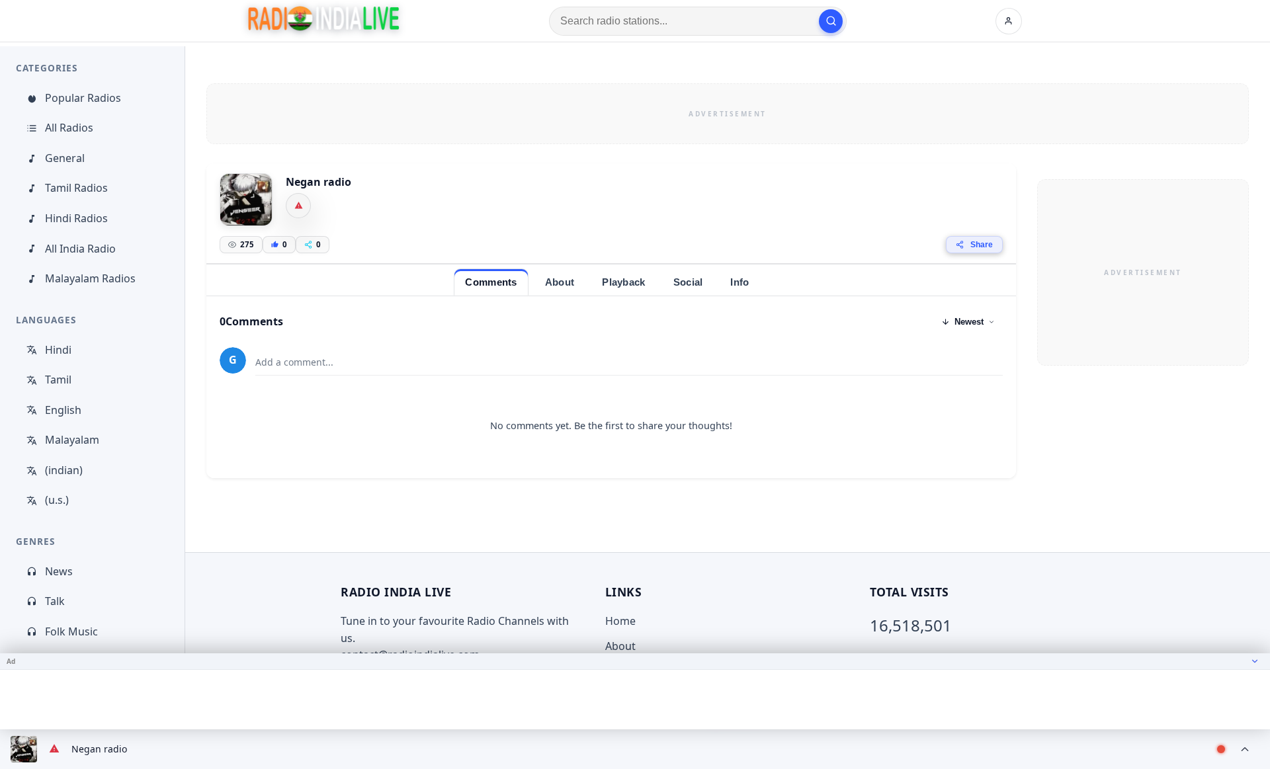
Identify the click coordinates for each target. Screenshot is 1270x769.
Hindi (58, 350)
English (63, 410)
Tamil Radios (76, 188)
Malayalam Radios (90, 278)
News (59, 571)
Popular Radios (83, 98)
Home (620, 621)
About (620, 646)
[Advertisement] (727, 113)
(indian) (64, 470)
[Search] (831, 21)
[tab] (491, 282)
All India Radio (80, 248)
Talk (55, 601)
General (65, 158)
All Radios (69, 127)
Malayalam (72, 439)
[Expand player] (1244, 749)
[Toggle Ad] (1254, 661)
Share (981, 245)
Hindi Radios (76, 218)
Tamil (58, 379)
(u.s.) (57, 500)
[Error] (298, 205)
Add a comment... (294, 362)
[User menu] (1008, 21)
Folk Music (71, 631)
